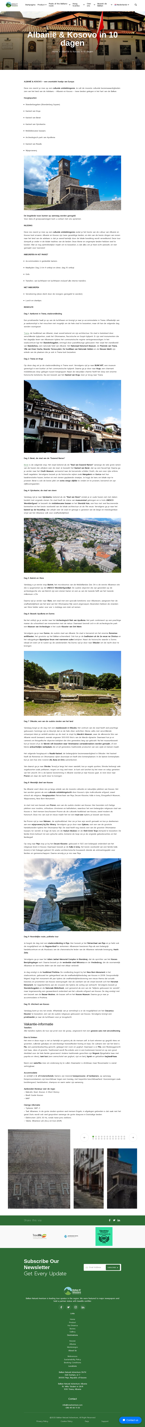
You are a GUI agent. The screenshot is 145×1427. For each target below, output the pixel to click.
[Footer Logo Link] (72, 1291)
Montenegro (72, 1347)
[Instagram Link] (76, 1308)
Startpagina (30, 5)
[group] (39, 1169)
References (72, 1356)
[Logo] (13, 5)
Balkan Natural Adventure (67, 1417)
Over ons (89, 5)
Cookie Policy (66, 1421)
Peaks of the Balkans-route (58, 5)
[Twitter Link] (68, 1308)
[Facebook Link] (61, 1308)
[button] (84, 1137)
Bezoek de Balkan (102, 5)
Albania (72, 1344)
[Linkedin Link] (83, 1308)
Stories (72, 1329)
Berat (26, 464)
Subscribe (112, 1267)
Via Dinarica (72, 1326)
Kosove (72, 1341)
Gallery (72, 1332)
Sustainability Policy (72, 1360)
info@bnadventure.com (72, 1405)
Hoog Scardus (76, 5)
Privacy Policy (42, 1421)
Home (55, 51)
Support (105, 1421)
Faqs (87, 1421)
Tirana (26, 333)
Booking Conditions (72, 1363)
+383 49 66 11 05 (72, 1407)
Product (41, 5)
